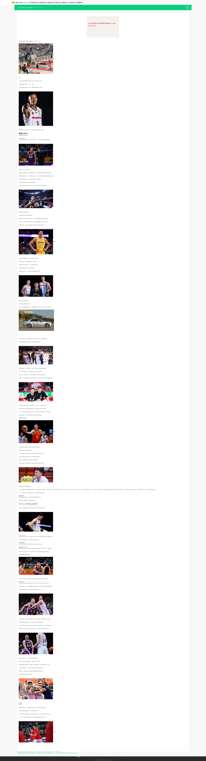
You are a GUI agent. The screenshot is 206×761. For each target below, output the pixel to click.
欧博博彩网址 (79, 2)
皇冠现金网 (104, 760)
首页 (14, 2)
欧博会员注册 (57, 2)
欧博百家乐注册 (34, 2)
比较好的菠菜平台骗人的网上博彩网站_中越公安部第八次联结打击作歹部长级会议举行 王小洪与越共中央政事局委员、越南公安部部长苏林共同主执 (49, 753)
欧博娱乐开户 (65, 2)
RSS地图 (108, 759)
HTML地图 (112, 759)
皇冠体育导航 (97, 760)
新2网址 (110, 760)
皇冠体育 (100, 760)
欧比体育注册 (72, 2)
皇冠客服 (107, 760)
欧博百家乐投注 (42, 2)
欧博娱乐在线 (50, 2)
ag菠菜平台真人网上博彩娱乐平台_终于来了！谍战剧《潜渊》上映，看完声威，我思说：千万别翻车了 (40, 751)
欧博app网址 (19, 2)
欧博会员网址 (26, 2)
